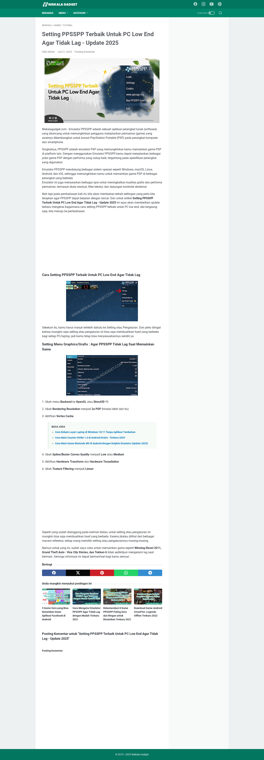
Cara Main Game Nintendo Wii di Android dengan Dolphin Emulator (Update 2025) (101, 443)
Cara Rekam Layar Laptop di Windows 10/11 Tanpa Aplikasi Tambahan (95, 432)
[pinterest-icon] (219, 4)
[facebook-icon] (195, 4)
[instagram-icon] (203, 4)
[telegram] (150, 573)
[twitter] (78, 573)
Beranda (47, 13)
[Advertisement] (102, 243)
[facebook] (54, 573)
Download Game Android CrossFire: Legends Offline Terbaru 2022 (148, 612)
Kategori (79, 13)
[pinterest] (102, 573)
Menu (62, 13)
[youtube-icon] (211, 4)
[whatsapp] (126, 573)
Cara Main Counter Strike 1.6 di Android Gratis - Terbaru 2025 (90, 437)
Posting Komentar (85, 51)
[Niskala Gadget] (62, 4)
